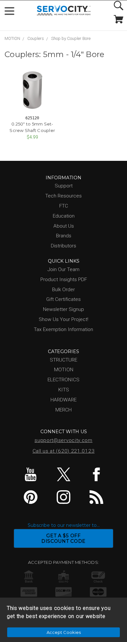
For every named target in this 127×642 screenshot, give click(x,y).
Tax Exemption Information (63, 329)
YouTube (30, 474)
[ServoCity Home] (63, 10)
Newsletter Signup (63, 309)
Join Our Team (63, 269)
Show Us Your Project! (63, 319)
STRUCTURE (63, 360)
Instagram (63, 497)
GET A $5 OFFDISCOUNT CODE (63, 538)
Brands (63, 236)
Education (64, 216)
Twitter (63, 474)
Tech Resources (63, 196)
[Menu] (12, 12)
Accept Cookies (64, 632)
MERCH (63, 410)
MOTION (12, 38)
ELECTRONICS (63, 380)
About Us (63, 226)
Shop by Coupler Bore (71, 38)
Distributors (63, 246)
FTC (63, 206)
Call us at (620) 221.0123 (64, 451)
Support (64, 186)
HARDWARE (63, 400)
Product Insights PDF (63, 279)
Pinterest (30, 497)
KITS (63, 390)
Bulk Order (63, 289)
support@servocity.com (63, 440)
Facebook (96, 474)
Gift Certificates (63, 299)
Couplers (35, 38)
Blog (96, 497)
